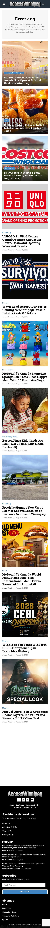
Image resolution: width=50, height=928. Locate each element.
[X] (27, 799)
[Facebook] (19, 799)
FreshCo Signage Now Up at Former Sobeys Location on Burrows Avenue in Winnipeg (24, 511)
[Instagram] (23, 799)
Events (5, 303)
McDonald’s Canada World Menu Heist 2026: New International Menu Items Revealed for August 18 (21, 579)
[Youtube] (32, 799)
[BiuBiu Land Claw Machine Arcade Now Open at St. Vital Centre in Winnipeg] (25, 63)
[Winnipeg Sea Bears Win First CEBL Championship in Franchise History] (25, 614)
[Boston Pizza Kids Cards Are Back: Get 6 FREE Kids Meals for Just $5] (25, 410)
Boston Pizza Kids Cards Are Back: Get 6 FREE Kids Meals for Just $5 (23, 444)
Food (6, 121)
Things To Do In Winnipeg (14, 73)
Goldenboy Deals (9, 437)
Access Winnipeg (8, 250)
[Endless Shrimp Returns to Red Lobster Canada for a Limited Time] (25, 111)
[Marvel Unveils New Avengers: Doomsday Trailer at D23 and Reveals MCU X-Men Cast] (25, 681)
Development (10, 168)
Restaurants (7, 370)
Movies (5, 708)
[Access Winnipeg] (25, 794)
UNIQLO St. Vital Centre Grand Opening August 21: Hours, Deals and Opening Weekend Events (21, 241)
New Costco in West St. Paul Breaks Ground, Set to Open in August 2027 (23, 855)
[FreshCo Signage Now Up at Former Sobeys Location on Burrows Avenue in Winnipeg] (25, 477)
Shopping (6, 233)
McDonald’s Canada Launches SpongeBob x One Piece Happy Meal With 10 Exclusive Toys (24, 377)
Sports (5, 641)
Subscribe (25, 892)
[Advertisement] (25, 752)
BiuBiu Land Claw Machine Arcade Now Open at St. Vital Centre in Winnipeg (23, 864)
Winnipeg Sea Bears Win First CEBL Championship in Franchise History (24, 648)
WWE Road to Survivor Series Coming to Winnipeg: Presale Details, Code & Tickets (24, 310)
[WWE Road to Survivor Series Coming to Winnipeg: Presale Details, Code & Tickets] (25, 276)
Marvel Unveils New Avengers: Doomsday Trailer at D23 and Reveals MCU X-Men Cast (25, 715)
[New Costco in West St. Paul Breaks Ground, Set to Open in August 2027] (25, 158)
